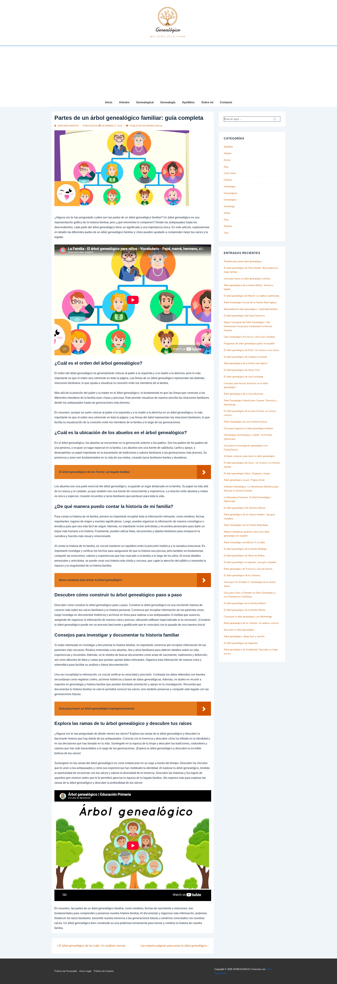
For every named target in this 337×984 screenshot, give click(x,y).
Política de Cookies (104, 971)
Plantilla (228, 226)
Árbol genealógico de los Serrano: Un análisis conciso (251, 623)
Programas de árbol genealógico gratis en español (249, 343)
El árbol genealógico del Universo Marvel (244, 508)
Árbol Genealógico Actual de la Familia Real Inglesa (250, 302)
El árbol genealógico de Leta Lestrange (243, 376)
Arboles (124, 102)
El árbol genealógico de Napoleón (241, 643)
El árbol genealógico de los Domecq (242, 575)
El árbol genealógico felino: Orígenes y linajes (247, 473)
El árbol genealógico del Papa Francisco (244, 315)
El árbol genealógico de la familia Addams (245, 603)
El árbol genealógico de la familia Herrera (244, 610)
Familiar (228, 180)
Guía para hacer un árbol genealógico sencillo (247, 278)
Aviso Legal (85, 971)
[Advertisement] (168, 71)
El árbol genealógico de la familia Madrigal (245, 549)
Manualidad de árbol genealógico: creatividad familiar (250, 309)
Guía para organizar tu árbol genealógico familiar (248, 428)
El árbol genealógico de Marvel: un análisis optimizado (251, 295)
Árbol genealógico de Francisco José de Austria (248, 569)
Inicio (108, 102)
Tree (226, 233)
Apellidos (188, 102)
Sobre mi (207, 102)
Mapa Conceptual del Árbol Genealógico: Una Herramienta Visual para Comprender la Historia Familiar (248, 326)
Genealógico (230, 199)
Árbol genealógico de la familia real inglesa (245, 363)
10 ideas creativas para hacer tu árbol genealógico (249, 456)
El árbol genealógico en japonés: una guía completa (250, 562)
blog (226, 166)
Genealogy (229, 206)
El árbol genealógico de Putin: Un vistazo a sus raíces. (252, 350)
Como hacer (230, 173)
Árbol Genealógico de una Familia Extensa (245, 421)
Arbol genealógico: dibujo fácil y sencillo (244, 636)
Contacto (226, 102)
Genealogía (167, 102)
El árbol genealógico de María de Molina (244, 555)
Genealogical (145, 102)
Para (226, 219)
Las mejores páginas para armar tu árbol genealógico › (174, 945)
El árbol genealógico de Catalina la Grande (245, 357)
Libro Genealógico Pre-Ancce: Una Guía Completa (249, 337)
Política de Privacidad (65, 971)
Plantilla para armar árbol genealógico (243, 261)
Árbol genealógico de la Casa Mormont (243, 394)
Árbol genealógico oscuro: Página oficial (244, 480)
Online (227, 213)
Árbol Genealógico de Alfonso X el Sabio (244, 542)
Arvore (227, 160)
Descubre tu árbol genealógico (239, 629)
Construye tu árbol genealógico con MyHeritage (248, 616)
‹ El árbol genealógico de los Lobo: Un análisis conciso (91, 945)
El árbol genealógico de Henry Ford (241, 370)
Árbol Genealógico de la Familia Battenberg (246, 525)
